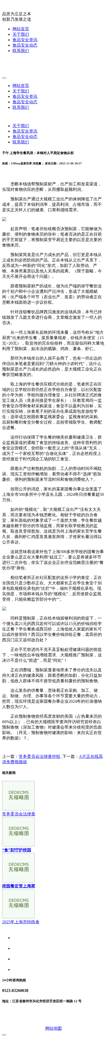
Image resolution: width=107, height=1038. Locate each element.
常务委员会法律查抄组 (39, 756)
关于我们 (20, 34)
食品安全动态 (24, 45)
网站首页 (20, 29)
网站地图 (53, 1028)
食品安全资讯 (24, 40)
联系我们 (20, 50)
